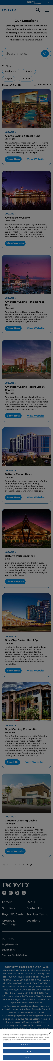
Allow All (26, 1057)
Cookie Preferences (26, 1044)
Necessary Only (26, 1051)
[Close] (50, 1033)
